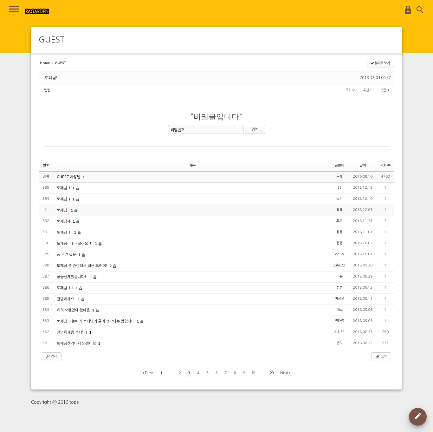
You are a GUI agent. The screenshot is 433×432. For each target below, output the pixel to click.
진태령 (339, 321)
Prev (148, 373)
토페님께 (64, 221)
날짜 (362, 165)
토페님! (51, 77)
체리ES (339, 332)
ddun (339, 254)
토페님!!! (65, 232)
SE (339, 187)
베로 (339, 309)
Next (284, 373)
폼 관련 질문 (67, 255)
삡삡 (47, 90)
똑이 (339, 198)
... (170, 373)
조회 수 (385, 165)
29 (272, 373)
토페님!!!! (65, 288)
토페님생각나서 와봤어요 (77, 343)
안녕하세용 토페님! (72, 332)
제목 (192, 165)
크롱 (339, 276)
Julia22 (339, 265)
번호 (46, 165)
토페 (339, 176)
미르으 (339, 298)
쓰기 (383, 356)
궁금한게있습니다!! (73, 277)
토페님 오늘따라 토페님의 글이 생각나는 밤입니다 (96, 321)
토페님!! (64, 188)
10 (253, 373)
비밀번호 (177, 130)
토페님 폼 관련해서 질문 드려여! (82, 266)
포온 (339, 221)
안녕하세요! (67, 299)
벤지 (339, 343)
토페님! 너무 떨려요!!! (75, 243)
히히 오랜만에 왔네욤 (74, 310)
